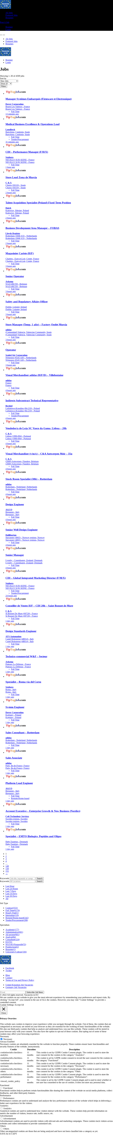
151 (7, 871)
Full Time (13, 910)
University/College (16, 952)
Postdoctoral (12, 947)
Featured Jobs (12, 15)
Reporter (11, 949)
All (7, 898)
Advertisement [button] (6, 1116)
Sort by (3, 78)
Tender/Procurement (17, 920)
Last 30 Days (11, 896)
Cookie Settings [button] (7, 1005)
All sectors (12, 934)
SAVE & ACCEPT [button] (8, 1134)
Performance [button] (5, 1095)
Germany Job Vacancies (16, 987)
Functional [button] (4, 1085)
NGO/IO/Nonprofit (16, 944)
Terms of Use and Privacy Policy (20, 980)
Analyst (11, 937)
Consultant (13, 939)
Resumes (9, 17)
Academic (12, 929)
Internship (12, 915)
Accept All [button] (19, 1005)
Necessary (7, 1039)
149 (7, 866)
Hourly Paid (12, 913)
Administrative (14, 932)
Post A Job (4, 22)
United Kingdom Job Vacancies (19, 985)
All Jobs (9, 13)
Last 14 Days (11, 893)
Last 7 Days (11, 891)
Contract (12, 908)
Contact (9, 978)
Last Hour (10, 886)
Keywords (4, 878)
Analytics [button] (4, 1105)
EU (9, 942)
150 (7, 868)
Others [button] (3, 1126)
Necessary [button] (4, 1036)
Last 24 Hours (12, 888)
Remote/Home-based (17, 918)
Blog (8, 975)
